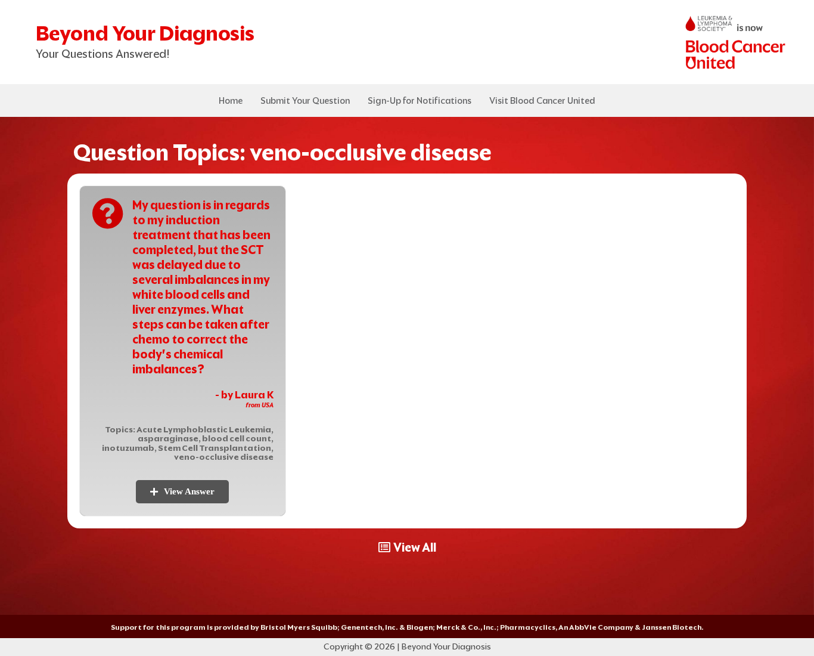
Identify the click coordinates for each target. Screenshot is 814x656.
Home (231, 100)
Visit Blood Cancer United (542, 100)
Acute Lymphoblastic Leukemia (203, 429)
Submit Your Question (305, 100)
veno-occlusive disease (224, 456)
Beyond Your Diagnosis (145, 33)
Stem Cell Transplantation (214, 448)
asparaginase (168, 438)
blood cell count (236, 438)
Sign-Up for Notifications (419, 100)
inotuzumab (128, 448)
